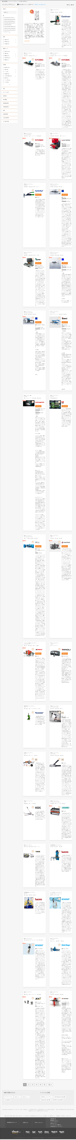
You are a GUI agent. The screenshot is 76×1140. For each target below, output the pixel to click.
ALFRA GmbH (7, 24)
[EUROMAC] (40, 60)
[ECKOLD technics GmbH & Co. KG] (66, 899)
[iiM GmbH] (40, 712)
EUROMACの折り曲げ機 (57, 1099)
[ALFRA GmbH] (66, 712)
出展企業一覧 (53, 1118)
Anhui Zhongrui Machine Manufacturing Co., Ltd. (10, 26)
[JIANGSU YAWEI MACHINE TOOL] (66, 318)
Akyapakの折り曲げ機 (45, 1099)
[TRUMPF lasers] (66, 259)
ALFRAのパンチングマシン (46, 1096)
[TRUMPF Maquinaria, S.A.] (40, 318)
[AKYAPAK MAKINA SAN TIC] (66, 140)
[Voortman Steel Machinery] (66, 542)
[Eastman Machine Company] (66, 16)
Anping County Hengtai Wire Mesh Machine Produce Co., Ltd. (10, 28)
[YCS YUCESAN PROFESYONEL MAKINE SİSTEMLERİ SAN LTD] (40, 998)
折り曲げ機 (7, 1099)
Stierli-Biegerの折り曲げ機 (60, 1096)
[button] (9, 9)
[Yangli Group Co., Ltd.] (66, 649)
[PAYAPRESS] (66, 998)
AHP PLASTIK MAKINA (9, 21)
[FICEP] (40, 259)
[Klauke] (40, 191)
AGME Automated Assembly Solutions (10, 19)
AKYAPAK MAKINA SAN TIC (10, 23)
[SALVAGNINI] (40, 402)
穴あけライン (17, 1096)
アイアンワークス (8, 1096)
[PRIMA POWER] (40, 542)
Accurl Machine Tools (9, 17)
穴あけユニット (26, 1096)
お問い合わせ (38, 194)
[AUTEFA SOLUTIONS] (66, 402)
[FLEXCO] (66, 807)
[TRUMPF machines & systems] (66, 191)
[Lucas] (66, 851)
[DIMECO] (40, 649)
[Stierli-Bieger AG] (66, 945)
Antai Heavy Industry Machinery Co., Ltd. (10, 30)
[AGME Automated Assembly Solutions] (40, 851)
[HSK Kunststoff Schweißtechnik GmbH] (40, 807)
